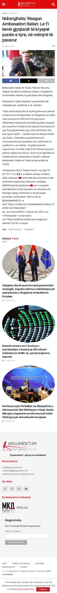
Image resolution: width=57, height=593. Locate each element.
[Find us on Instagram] (12, 488)
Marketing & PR (8, 567)
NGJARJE (13, 13)
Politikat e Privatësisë (21, 563)
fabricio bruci (15, 229)
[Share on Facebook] (10, 80)
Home (4, 13)
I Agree (43, 589)
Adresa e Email (13, 531)
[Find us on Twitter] (19, 488)
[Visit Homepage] (27, 4)
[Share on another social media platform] (46, 80)
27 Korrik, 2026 (9, 300)
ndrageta (29, 229)
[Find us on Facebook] (5, 488)
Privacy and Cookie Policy (22, 589)
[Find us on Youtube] (26, 488)
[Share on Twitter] (28, 80)
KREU (4, 563)
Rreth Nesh (39, 563)
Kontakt (23, 567)
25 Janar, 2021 (8, 46)
